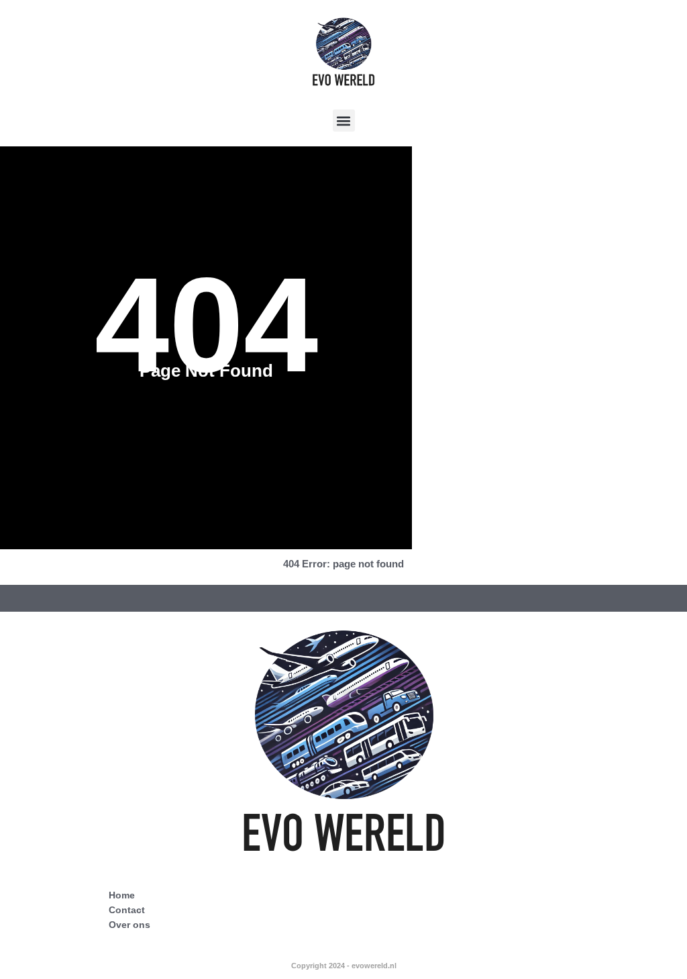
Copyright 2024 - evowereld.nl (344, 966)
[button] (344, 120)
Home (122, 895)
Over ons (129, 924)
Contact (127, 909)
